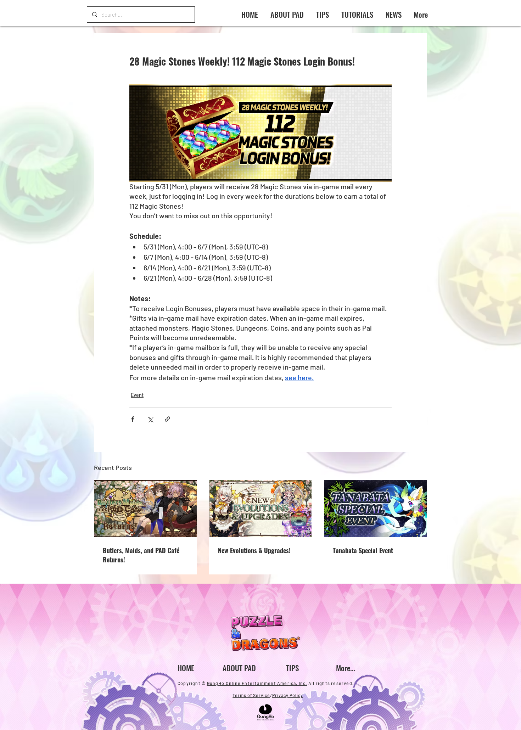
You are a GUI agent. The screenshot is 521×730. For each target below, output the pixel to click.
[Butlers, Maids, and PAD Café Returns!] (145, 508)
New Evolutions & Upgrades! (254, 550)
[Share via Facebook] (132, 419)
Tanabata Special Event (363, 550)
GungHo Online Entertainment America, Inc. (257, 683)
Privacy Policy (287, 695)
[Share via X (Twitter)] (150, 419)
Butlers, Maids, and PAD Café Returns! (141, 555)
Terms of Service (251, 695)
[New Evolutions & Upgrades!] (260, 508)
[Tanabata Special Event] (375, 508)
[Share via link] (167, 419)
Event (137, 395)
